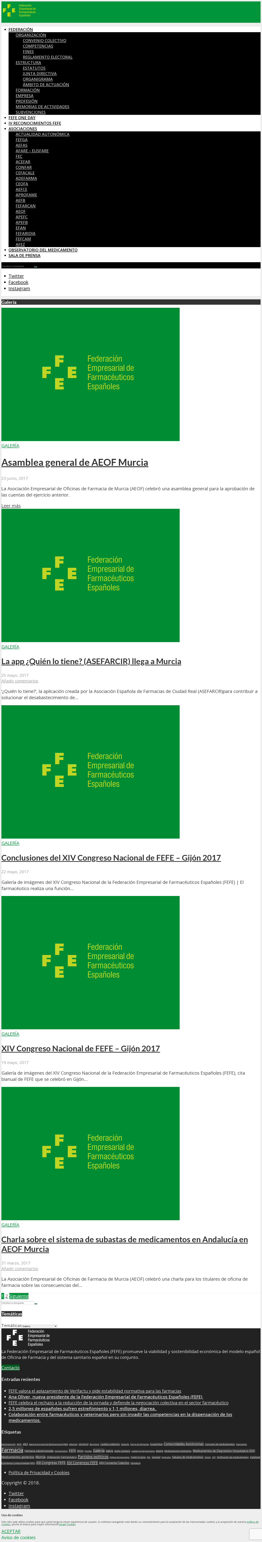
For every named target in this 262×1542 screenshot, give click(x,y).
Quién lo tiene (138, 1457)
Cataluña (125, 1444)
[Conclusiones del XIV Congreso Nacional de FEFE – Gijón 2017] (90, 837)
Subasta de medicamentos (187, 1457)
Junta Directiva (40, 73)
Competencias (38, 46)
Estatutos (34, 68)
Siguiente (19, 1296)
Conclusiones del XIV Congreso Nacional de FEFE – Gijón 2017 (111, 857)
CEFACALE (25, 172)
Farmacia (12, 1449)
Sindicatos (166, 1457)
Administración (8, 1444)
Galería (10, 445)
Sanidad (156, 1457)
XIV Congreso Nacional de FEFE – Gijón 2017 (80, 1048)
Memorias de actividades (42, 106)
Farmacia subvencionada (38, 1451)
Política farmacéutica (120, 1457)
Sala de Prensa (24, 255)
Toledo (207, 1457)
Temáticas (11, 1325)
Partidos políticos (93, 1456)
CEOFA (22, 183)
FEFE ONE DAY (22, 117)
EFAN (21, 228)
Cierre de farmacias (139, 1444)
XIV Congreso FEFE (82, 1462)
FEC (19, 156)
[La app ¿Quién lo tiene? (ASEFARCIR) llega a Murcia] (90, 640)
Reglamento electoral (48, 57)
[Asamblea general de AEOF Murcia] (90, 439)
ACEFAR (23, 161)
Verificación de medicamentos (233, 1457)
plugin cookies (67, 1524)
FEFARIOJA (25, 233)
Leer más (11, 506)
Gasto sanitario (122, 1451)
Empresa (25, 95)
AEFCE (21, 189)
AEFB (20, 200)
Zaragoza (135, 1463)
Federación (21, 29)
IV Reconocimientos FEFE (35, 123)
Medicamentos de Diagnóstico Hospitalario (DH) (224, 1451)
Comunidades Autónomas (184, 1444)
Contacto (10, 1367)
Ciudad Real (156, 1444)
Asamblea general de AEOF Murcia (74, 462)
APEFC (22, 217)
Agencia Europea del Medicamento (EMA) (48, 1444)
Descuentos (241, 1444)
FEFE (72, 1450)
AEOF (21, 211)
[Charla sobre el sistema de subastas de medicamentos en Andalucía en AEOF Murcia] (90, 1218)
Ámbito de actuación (46, 84)
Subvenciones (31, 112)
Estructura (28, 62)
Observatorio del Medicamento (43, 250)
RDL (149, 1457)
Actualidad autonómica (43, 134)
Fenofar (88, 1451)
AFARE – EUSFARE (32, 150)
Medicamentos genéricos (17, 1457)
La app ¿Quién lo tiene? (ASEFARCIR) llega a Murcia (91, 661)
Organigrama (38, 79)
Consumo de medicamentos (220, 1444)
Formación (28, 90)
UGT (214, 1457)
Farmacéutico (61, 1451)
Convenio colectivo (44, 40)
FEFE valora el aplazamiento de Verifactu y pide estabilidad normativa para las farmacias (95, 1391)
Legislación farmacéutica (143, 1451)
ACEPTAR (10, 1531)
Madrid (159, 1451)
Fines (28, 51)
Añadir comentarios (19, 681)
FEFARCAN (26, 206)
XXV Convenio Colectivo (114, 1463)
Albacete (73, 1444)
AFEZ (20, 244)
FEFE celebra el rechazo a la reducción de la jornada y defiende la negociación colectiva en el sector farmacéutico (118, 1402)
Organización (31, 35)
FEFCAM (23, 239)
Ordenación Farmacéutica (62, 1457)
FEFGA (22, 139)
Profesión (27, 101)
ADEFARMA (26, 178)
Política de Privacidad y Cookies (39, 1472)
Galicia (109, 1451)
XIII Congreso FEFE (51, 1462)
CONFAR (24, 167)
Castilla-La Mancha (110, 1444)
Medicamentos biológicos (178, 1451)
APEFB (22, 222)
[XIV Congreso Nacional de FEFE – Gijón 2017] (90, 1028)
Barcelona (94, 1444)
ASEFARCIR (84, 1444)
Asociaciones (23, 128)
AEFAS (21, 145)
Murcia (40, 1457)
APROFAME (26, 195)
